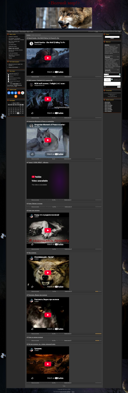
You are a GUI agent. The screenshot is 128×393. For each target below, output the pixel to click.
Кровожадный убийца (15, 78)
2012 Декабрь (108, 108)
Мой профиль (15, 31)
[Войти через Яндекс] (19, 92)
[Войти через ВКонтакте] (12, 92)
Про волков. (32, 252)
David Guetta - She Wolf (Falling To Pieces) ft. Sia (43, 38)
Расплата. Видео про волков (37, 295)
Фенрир (54, 76)
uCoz (73, 391)
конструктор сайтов (65, 391)
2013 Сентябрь (108, 109)
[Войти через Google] (22, 92)
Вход (32, 31)
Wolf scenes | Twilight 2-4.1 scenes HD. (40, 80)
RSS (119, 31)
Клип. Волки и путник (35, 203)
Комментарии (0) (68, 76)
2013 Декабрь (108, 111)
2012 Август (108, 103)
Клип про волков (34, 210)
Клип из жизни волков (35, 337)
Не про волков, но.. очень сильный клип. (42, 344)
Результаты (10, 85)
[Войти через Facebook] (15, 92)
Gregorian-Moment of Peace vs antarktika (41, 121)
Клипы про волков (13, 67)
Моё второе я (13, 79)
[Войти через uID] (8, 92)
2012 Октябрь (108, 106)
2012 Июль (107, 102)
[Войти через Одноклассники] (15, 96)
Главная (9, 31)
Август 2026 (16, 103)
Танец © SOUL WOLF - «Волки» (38, 162)
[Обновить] (119, 74)
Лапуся (11, 76)
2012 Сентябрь (108, 105)
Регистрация (23, 31)
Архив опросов (18, 85)
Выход (28, 31)
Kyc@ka (54, 117)
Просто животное (14, 74)
